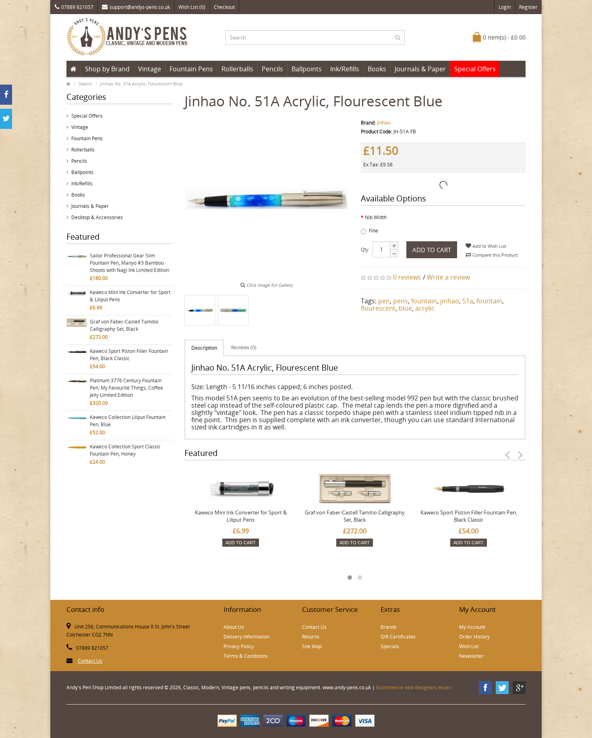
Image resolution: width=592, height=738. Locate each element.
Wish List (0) (191, 7)
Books (377, 68)
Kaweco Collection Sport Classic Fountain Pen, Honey (125, 450)
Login (505, 7)
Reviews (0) (244, 347)
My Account (472, 627)
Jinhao (384, 122)
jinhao (449, 300)
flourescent (378, 308)
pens (400, 300)
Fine (373, 230)
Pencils (272, 68)
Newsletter (471, 656)
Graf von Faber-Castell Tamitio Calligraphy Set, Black (124, 325)
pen (384, 300)
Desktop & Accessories (97, 217)
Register (528, 7)
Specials (390, 646)
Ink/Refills (344, 68)
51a (467, 300)
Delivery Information (246, 636)
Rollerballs (237, 68)
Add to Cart (431, 250)
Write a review (448, 277)
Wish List (469, 646)
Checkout (224, 7)
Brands (389, 627)
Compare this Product (494, 255)
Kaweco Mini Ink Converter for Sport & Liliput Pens (130, 296)
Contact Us (90, 660)
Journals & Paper (420, 68)
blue (405, 308)
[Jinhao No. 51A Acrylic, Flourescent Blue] (199, 310)
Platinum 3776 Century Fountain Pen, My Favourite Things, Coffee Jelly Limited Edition (126, 387)
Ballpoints (307, 68)
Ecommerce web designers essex (413, 687)
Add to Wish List (488, 246)
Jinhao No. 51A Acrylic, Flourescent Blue (141, 84)
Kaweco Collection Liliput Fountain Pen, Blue (128, 421)
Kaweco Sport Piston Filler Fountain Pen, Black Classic (129, 355)
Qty (364, 249)
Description (204, 347)
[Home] (73, 69)
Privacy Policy (239, 646)
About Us (234, 627)
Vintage (149, 68)
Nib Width (376, 217)
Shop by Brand (107, 68)
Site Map (312, 646)
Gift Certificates (398, 636)
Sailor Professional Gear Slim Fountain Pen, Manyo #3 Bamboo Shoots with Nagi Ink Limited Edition (129, 263)
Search (85, 84)
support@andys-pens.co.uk (140, 7)
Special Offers (475, 68)
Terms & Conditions (246, 656)
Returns (310, 636)
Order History (474, 636)
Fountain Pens (191, 68)
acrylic (425, 308)
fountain (424, 300)
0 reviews (407, 277)
